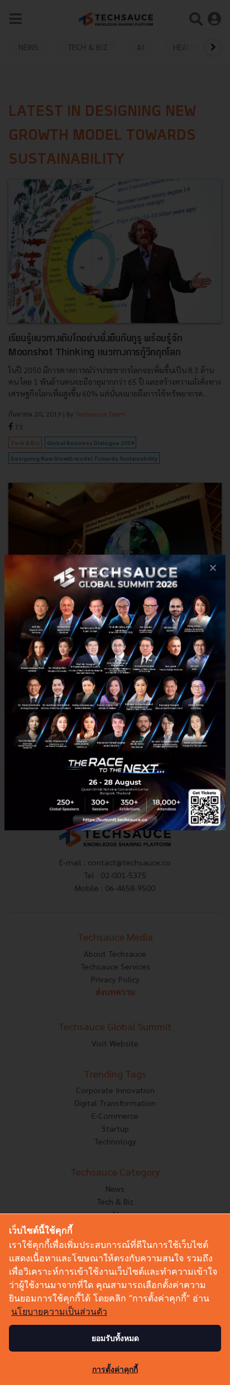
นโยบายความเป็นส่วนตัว (59, 1311)
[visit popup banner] (115, 692)
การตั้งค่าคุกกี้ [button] (115, 1369)
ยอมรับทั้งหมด (115, 1338)
